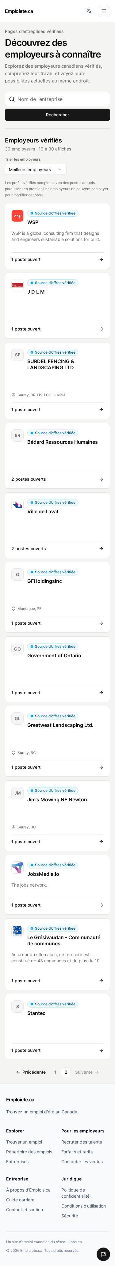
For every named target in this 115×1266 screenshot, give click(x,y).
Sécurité (69, 1215)
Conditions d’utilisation (83, 1205)
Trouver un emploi (24, 1141)
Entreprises (17, 1161)
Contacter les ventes (82, 1161)
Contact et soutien (24, 1209)
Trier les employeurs (22, 159)
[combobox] (61, 99)
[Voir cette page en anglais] (89, 11)
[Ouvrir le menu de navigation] (104, 11)
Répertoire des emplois (29, 1151)
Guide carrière (20, 1199)
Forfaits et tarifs (77, 1151)
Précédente (34, 1072)
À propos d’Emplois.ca (28, 1189)
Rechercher (57, 114)
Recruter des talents (81, 1141)
